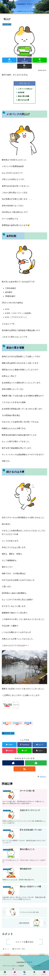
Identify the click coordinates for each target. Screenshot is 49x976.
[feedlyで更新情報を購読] (36, 762)
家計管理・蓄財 (9, 733)
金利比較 (21, 92)
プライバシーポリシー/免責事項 (13, 967)
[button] (44, 498)
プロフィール (36, 966)
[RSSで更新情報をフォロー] (24, 768)
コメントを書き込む (24, 942)
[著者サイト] (13, 762)
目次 (21, 83)
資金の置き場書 (23, 96)
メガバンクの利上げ (25, 89)
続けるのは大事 (23, 100)
